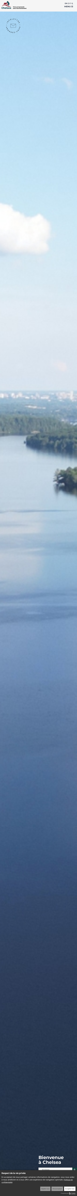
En (66, 3)
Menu (67, 6)
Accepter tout (69, 1189)
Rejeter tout (45, 1189)
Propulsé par (64, 1193)
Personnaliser (57, 1189)
